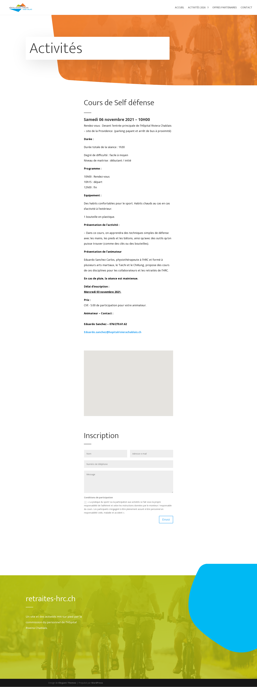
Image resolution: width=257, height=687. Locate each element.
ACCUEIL (179, 7)
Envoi (166, 519)
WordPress (97, 682)
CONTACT (246, 7)
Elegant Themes (67, 682)
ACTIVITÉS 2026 (197, 7)
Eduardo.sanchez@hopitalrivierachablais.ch (112, 332)
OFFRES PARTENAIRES (224, 7)
